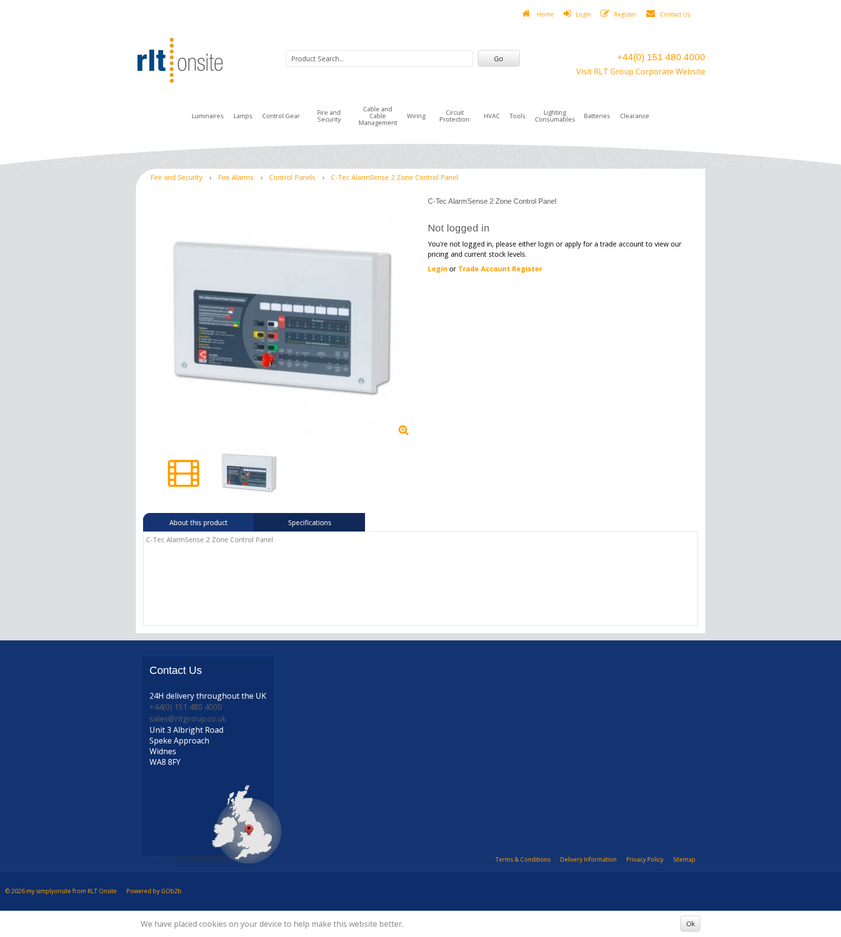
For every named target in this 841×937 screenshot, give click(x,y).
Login (583, 14)
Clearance (634, 115)
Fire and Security (329, 116)
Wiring (416, 115)
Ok (690, 923)
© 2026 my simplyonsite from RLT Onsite (61, 891)
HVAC (492, 115)
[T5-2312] (281, 318)
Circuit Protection (454, 116)
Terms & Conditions (522, 859)
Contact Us (675, 14)
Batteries (597, 115)
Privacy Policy (644, 859)
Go (498, 58)
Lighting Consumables (555, 116)
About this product (198, 522)
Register (625, 14)
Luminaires (208, 115)
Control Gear (281, 115)
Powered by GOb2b (154, 891)
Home (544, 14)
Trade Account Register (500, 268)
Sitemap (684, 859)
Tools (518, 115)
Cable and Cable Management (378, 116)
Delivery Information (588, 859)
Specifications (309, 522)
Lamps (243, 115)
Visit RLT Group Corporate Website (640, 71)
